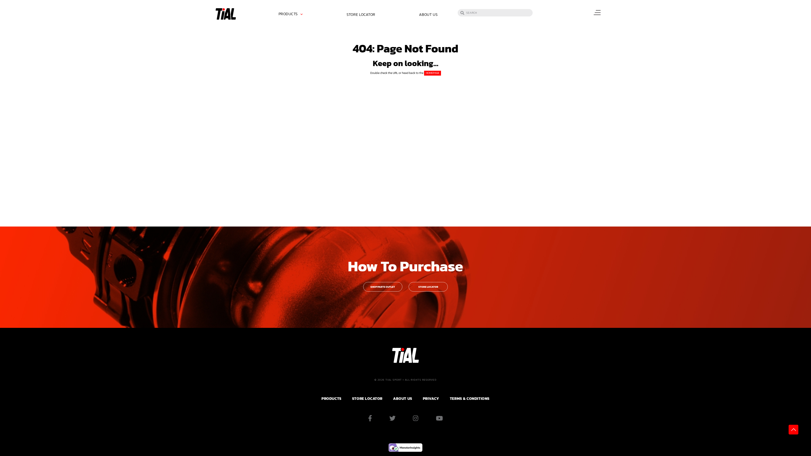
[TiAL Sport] (226, 13)
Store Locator (361, 14)
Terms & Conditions (470, 398)
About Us (428, 14)
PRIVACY (431, 398)
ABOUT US (402, 398)
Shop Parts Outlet (382, 287)
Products (288, 14)
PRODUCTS (331, 398)
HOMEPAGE (432, 73)
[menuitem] (291, 14)
